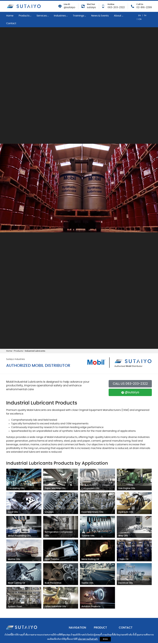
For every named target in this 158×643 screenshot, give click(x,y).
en (139, 15)
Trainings (79, 15)
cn (139, 19)
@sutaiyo (69, 7)
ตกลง (105, 639)
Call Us (139, 4)
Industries (60, 15)
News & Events (100, 15)
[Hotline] (103, 6)
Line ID (67, 4)
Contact (11, 23)
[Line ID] (60, 6)
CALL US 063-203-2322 (130, 383)
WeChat (91, 4)
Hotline (111, 4)
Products (24, 15)
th (145, 15)
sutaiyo (91, 7)
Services (42, 15)
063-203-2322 (116, 7)
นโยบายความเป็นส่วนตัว (88, 639)
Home (9, 15)
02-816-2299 (144, 7)
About (118, 15)
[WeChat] (83, 6)
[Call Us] (132, 6)
